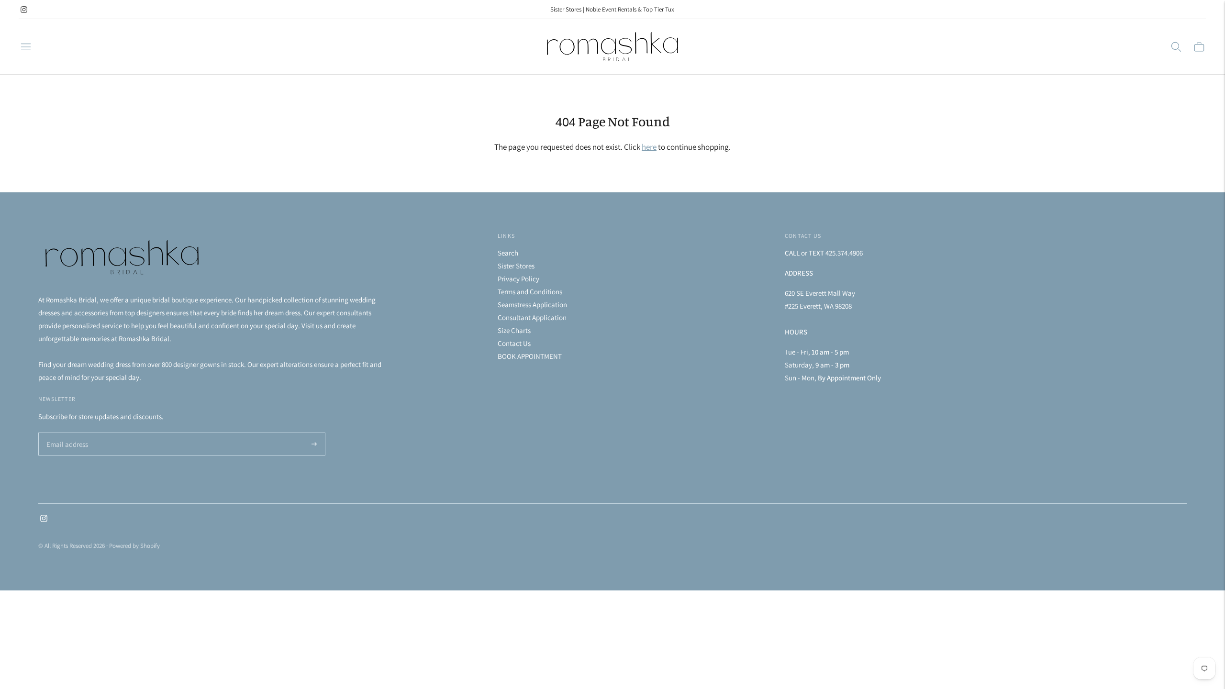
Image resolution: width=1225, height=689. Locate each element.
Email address (66, 433)
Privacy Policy (518, 278)
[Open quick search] (1176, 46)
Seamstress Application (532, 304)
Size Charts (514, 330)
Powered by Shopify (134, 546)
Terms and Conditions (530, 291)
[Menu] (26, 46)
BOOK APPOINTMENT (530, 356)
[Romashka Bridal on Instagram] (24, 9)
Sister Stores (516, 265)
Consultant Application (532, 317)
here (649, 147)
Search (508, 252)
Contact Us (514, 343)
